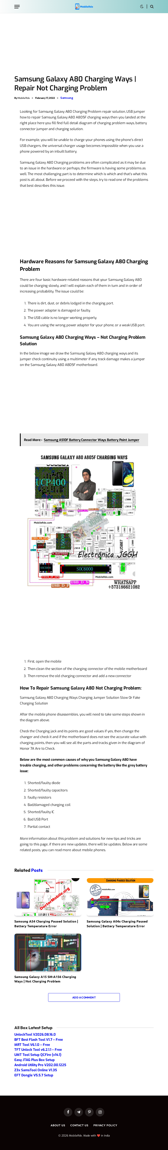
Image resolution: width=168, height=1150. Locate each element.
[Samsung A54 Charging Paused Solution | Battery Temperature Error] (47, 897)
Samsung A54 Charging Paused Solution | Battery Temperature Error (46, 923)
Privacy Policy (105, 1125)
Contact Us (79, 1125)
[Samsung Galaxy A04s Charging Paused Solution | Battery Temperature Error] (120, 897)
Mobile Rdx (24, 97)
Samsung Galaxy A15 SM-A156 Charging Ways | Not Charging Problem (45, 978)
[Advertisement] (84, 44)
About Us (58, 1125)
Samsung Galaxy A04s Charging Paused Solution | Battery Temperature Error (117, 923)
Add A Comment (84, 997)
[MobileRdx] (84, 6)
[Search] (151, 6)
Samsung (66, 98)
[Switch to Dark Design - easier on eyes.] (141, 6)
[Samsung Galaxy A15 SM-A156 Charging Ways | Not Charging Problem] (47, 952)
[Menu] (17, 6)
